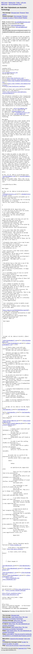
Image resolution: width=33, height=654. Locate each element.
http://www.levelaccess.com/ (15, 78)
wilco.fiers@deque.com (17, 25)
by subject (9, 643)
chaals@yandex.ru (8, 409)
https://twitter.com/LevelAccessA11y (18, 79)
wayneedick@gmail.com (18, 111)
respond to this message (16, 638)
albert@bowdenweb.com (8, 565)
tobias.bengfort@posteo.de (10, 420)
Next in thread (18, 17)
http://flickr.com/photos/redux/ (11, 593)
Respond (22, 12)
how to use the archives (12, 645)
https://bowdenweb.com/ (12, 578)
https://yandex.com (15, 544)
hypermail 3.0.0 (22, 648)
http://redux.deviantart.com (10, 594)
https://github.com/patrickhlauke (15, 590)
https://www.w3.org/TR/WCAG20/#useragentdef (16, 310)
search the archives (24, 645)
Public (18, 2)
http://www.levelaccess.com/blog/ (15, 86)
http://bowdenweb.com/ (9, 579)
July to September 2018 (14, 4)
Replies (25, 17)
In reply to (11, 17)
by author (15, 643)
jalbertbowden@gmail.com (10, 340)
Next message (18, 16)
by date (24, 642)
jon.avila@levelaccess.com (22, 22)
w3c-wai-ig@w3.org (21, 27)
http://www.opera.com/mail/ (15, 549)
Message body (15, 12)
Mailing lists (12, 2)
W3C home (4, 2)
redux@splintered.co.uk (22, 112)
